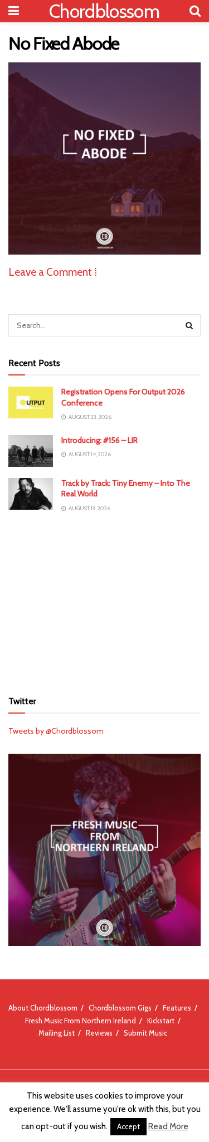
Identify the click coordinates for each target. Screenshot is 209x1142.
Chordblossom (104, 11)
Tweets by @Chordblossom (56, 731)
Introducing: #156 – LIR (99, 440)
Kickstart (160, 1020)
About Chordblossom (42, 1007)
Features (177, 1007)
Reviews (99, 1032)
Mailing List (56, 1032)
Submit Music (145, 1032)
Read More (168, 1126)
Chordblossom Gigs (120, 1007)
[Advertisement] (104, 601)
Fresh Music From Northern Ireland (80, 1020)
